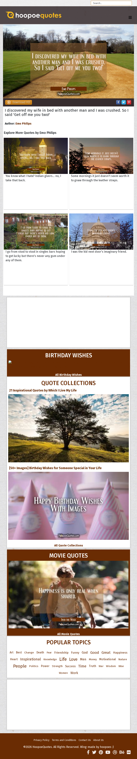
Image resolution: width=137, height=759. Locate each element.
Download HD (21, 102)
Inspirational (30, 659)
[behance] (122, 752)
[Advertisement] (68, 322)
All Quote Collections (68, 545)
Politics (33, 666)
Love (73, 659)
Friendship (61, 652)
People (20, 666)
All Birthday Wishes (68, 374)
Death (40, 652)
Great (106, 652)
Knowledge (50, 659)
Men (83, 659)
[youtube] (107, 752)
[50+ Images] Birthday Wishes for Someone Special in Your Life (55, 468)
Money (93, 659)
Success (70, 666)
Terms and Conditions (64, 740)
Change (29, 652)
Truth (92, 666)
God (85, 653)
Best (19, 652)
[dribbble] (115, 752)
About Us (98, 740)
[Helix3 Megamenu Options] (130, 17)
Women (63, 673)
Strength (57, 666)
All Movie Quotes (68, 634)
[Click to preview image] (68, 61)
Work (74, 673)
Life (63, 659)
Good (94, 652)
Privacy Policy (41, 740)
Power (45, 666)
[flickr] (129, 752)
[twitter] (94, 752)
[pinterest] (101, 752)
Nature (122, 659)
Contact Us (85, 740)
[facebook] (88, 752)
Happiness (120, 652)
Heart (14, 659)
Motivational (107, 659)
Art (11, 652)
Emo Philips (23, 123)
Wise (121, 666)
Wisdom (111, 666)
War (101, 666)
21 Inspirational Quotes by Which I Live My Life (43, 390)
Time (82, 666)
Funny (75, 652)
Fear (49, 652)
